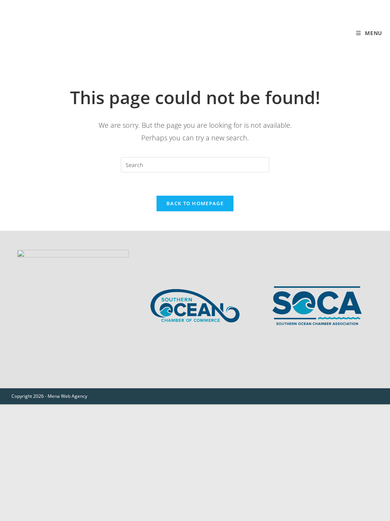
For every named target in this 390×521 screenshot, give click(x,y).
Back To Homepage (195, 203)
